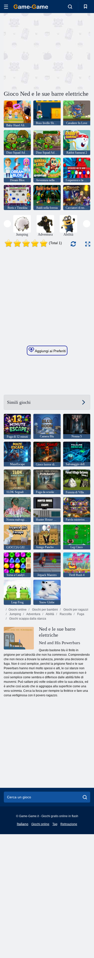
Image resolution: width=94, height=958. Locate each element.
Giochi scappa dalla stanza (27, 618)
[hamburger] (6, 6)
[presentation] (7, 223)
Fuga (80, 614)
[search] (84, 797)
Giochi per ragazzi (75, 609)
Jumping (15, 614)
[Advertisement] (46, 51)
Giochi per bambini (44, 609)
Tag (54, 824)
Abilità (49, 614)
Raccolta (65, 614)
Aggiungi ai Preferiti (50, 351)
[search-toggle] (70, 6)
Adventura (33, 614)
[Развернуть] (87, 244)
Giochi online (18, 609)
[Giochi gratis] (30, 7)
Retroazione (68, 824)
